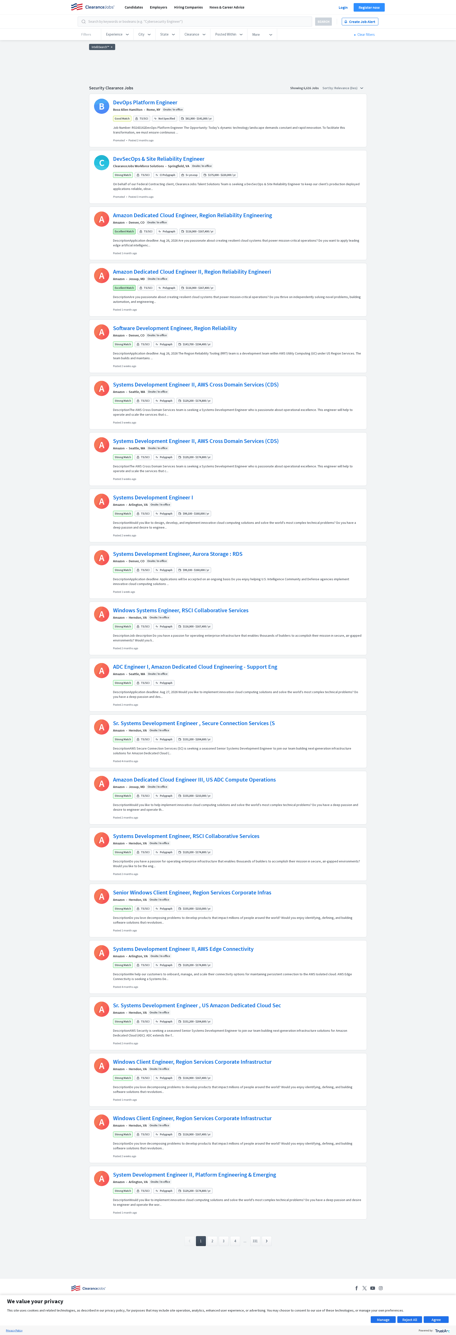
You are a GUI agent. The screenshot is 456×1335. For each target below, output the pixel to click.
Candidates (134, 7)
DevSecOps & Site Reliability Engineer (158, 158)
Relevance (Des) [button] (346, 88)
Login (343, 7)
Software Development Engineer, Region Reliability (175, 328)
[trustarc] (442, 1330)
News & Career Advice (226, 7)
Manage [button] (383, 1319)
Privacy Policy (14, 1330)
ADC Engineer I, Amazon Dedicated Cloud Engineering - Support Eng (195, 666)
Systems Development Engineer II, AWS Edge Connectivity (183, 949)
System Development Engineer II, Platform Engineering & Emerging (194, 1174)
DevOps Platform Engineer (145, 102)
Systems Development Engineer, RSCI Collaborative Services (186, 836)
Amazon (119, 222)
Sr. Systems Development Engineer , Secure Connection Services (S (194, 723)
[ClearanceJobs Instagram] (381, 1288)
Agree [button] (436, 1319)
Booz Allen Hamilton (127, 109)
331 (255, 1241)
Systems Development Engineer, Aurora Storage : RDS (177, 553)
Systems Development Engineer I (153, 497)
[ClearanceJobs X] (364, 1288)
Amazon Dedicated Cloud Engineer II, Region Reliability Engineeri (192, 271)
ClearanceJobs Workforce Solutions (138, 166)
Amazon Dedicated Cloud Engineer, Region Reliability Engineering (192, 215)
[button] (117, 34)
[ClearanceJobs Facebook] (356, 1288)
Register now (369, 7)
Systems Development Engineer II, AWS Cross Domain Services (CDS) (196, 384)
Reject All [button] (409, 1319)
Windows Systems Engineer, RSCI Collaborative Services (180, 610)
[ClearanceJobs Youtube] (372, 1288)
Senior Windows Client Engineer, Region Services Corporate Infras (192, 892)
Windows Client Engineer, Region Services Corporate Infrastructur (192, 1061)
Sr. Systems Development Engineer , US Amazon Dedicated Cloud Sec (197, 1005)
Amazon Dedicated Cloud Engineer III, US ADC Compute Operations (194, 779)
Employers (158, 7)
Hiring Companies (188, 7)
